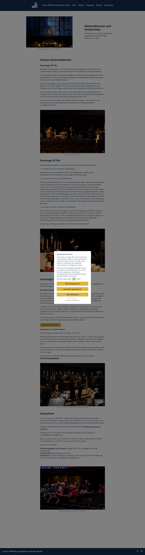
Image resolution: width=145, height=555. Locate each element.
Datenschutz (75, 300)
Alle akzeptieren (72, 284)
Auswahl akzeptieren (72, 289)
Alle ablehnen (73, 294)
